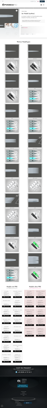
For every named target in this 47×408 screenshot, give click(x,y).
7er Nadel (6, 336)
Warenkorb (23, 391)
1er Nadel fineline (17, 291)
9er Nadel (6, 345)
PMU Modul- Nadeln (6, 354)
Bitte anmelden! (25, 27)
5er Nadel (6, 326)
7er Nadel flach (17, 336)
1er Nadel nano (6, 300)
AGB (23, 395)
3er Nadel (40, 300)
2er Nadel (17, 300)
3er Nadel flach (6, 319)
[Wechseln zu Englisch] (38, 1)
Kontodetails (23, 394)
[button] (16, 10)
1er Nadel (6, 291)
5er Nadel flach (17, 326)
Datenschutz (19, 405)
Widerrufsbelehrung (19, 400)
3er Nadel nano (17, 319)
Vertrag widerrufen (17, 402)
